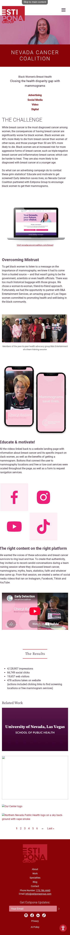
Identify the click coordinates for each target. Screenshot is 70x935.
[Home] (35, 853)
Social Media (35, 99)
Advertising (35, 95)
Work (35, 873)
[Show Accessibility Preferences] (63, 928)
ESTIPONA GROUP (13, 10)
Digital (35, 109)
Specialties (35, 877)
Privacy (35, 921)
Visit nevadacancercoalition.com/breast (35, 245)
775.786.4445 (43, 890)
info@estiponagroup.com (38, 894)
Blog (35, 882)
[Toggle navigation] (63, 10)
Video (35, 104)
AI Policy (35, 927)
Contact (35, 886)
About (35, 869)
